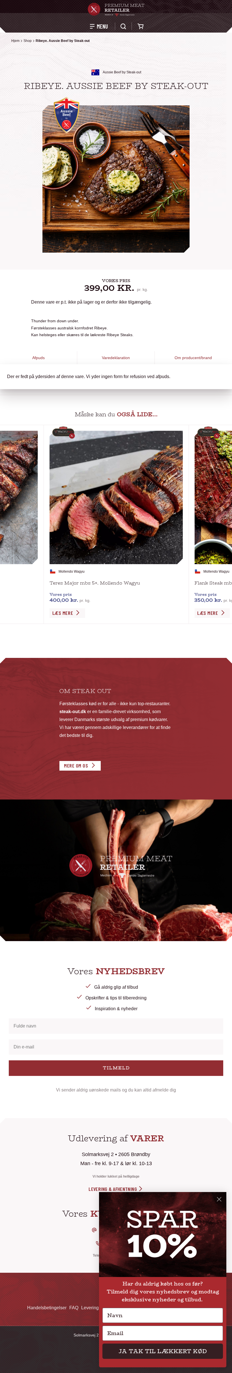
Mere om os (76, 765)
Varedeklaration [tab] (116, 357)
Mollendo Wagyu (72, 571)
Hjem (15, 41)
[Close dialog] (219, 1199)
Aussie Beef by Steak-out (122, 72)
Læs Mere (62, 613)
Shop (27, 41)
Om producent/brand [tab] (193, 357)
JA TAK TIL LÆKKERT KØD (163, 1351)
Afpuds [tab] (38, 357)
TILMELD (116, 1067)
